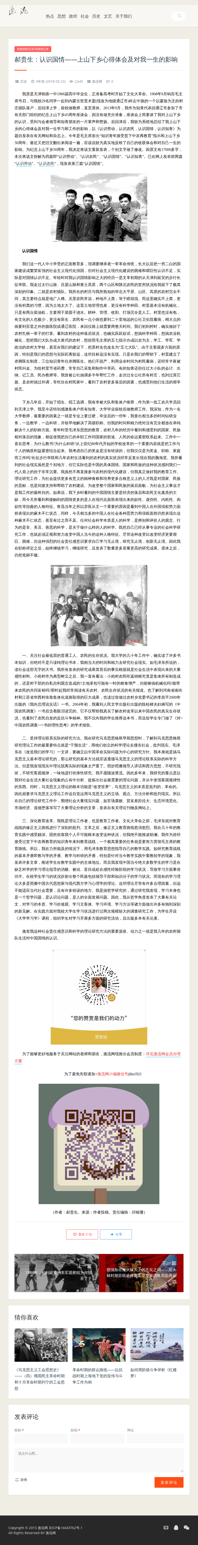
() (84, 1234)
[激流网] (18, 10)
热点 (50, 16)
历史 (96, 16)
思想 (61, 16)
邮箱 (75, 1430)
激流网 (97, 81)
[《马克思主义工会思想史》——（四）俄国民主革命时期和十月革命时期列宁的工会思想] (41, 1346)
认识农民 (46, 163)
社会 (85, 16)
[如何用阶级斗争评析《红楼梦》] (157, 1346)
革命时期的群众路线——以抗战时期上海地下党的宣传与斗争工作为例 (97, 1376)
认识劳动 (24, 163)
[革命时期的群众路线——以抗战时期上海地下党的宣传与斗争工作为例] (99, 1346)
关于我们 (123, 16)
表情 (23, 1479)
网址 (130, 1430)
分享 (118, 1234)
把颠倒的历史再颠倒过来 (33, 49)
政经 (73, 16)
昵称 (19, 1430)
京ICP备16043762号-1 (66, 1527)
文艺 (108, 16)
